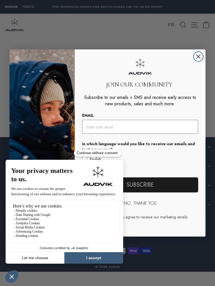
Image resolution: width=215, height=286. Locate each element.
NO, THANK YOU (140, 203)
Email (88, 115)
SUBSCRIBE (140, 185)
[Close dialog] (198, 56)
